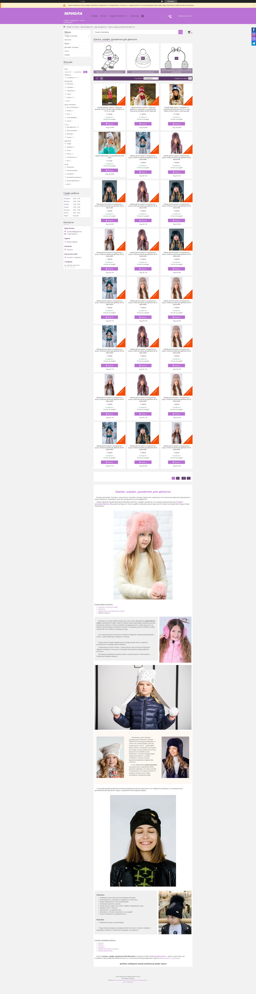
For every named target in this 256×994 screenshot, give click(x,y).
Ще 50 (68, 184)
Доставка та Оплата (71, 47)
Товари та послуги (72, 27)
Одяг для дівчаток (86, 27)
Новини (67, 55)
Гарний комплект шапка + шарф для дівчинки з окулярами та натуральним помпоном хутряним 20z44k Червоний (143, 109)
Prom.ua (138, 976)
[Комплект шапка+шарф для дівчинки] (109, 58)
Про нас (104, 16)
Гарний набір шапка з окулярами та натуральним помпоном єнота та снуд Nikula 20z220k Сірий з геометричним (176, 109)
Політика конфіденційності (140, 980)
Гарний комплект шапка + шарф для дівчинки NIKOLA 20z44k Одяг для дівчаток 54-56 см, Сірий (109, 109)
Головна (94, 16)
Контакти (67, 40)
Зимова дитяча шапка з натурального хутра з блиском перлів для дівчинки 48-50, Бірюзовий (143, 157)
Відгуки (66, 43)
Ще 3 (68, 101)
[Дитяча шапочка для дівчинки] (143, 58)
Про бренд (134, 16)
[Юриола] (74, 13)
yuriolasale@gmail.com (74, 232)
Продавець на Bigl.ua (128, 978)
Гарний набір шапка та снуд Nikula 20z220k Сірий (109, 156)
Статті (66, 51)
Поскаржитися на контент (122, 980)
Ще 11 (68, 160)
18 (183, 478)
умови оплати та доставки (169, 958)
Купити (110, 124)
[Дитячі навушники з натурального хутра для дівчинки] (176, 58)
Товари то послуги (117, 16)
